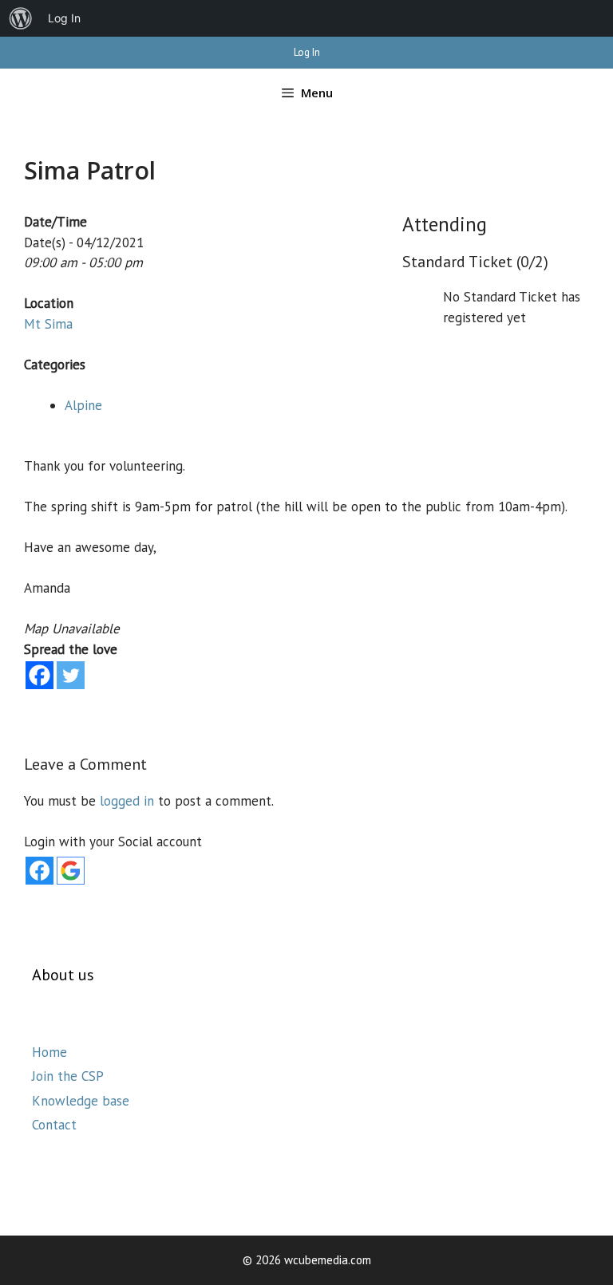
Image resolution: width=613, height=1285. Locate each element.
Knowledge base (80, 1101)
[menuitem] (21, 18)
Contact (54, 1124)
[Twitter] (71, 675)
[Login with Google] (71, 871)
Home (49, 1052)
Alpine (83, 405)
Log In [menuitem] (64, 18)
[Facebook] (39, 675)
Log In (307, 52)
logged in (127, 801)
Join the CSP (68, 1076)
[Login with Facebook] (39, 871)
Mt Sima (48, 324)
